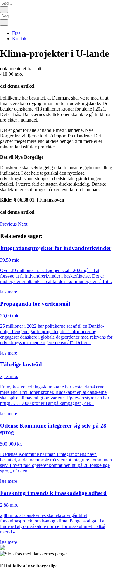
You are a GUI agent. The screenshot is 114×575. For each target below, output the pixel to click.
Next (22, 224)
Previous (8, 224)
